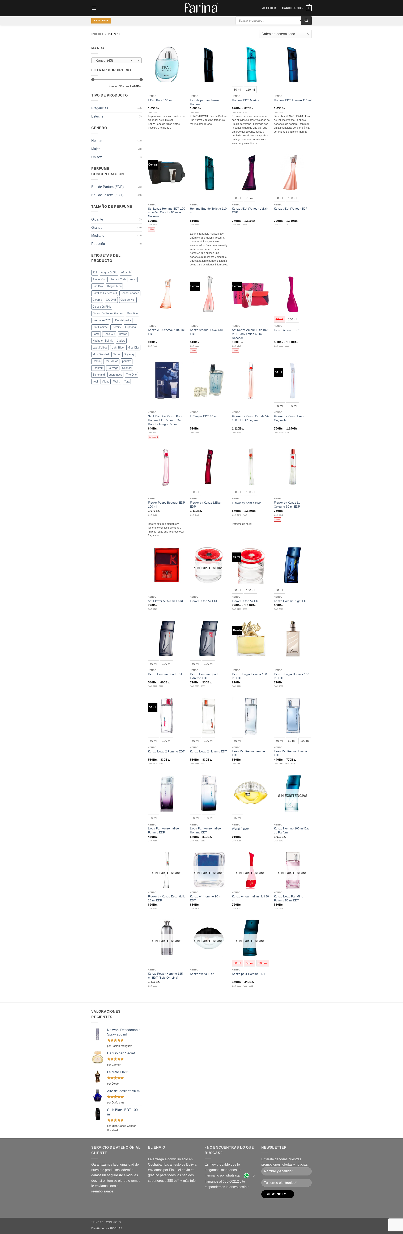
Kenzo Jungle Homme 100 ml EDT (291, 676)
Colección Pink (102, 306)
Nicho (116, 354)
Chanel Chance (130, 293)
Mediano (97, 235)
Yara (127, 381)
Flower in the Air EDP (204, 601)
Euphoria (130, 327)
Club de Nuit (127, 299)
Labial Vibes (100, 347)
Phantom (98, 368)
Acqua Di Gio (109, 272)
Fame (96, 334)
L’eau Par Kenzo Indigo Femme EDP (163, 830)
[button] (93, 8)
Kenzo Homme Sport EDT (165, 674)
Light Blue (117, 347)
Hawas (123, 334)
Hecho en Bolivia (103, 340)
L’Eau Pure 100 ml (160, 100)
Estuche (97, 116)
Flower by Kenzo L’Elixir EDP (205, 504)
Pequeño (98, 243)
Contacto (113, 1222)
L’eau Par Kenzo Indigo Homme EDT (205, 830)
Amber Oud (99, 279)
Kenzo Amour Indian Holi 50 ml (250, 898)
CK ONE (111, 299)
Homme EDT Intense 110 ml (292, 100)
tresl (95, 381)
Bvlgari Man (114, 286)
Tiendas (97, 1222)
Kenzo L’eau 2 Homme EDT (208, 751)
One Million (111, 361)
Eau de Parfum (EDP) (107, 187)
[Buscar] (306, 20)
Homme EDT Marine (245, 100)
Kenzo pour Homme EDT (248, 973)
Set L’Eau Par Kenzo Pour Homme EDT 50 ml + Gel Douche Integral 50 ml (165, 420)
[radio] (237, 89)
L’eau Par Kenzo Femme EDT (248, 753)
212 (95, 272)
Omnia (97, 361)
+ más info (188, 1180)
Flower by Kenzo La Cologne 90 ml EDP (287, 504)
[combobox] (116, 60)
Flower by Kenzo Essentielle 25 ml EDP (166, 898)
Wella (116, 381)
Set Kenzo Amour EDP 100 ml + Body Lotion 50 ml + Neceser (250, 333)
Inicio (97, 34)
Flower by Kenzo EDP (246, 502)
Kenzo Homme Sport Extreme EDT (204, 676)
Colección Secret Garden (108, 313)
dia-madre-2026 (102, 320)
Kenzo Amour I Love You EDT (206, 332)
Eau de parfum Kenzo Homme (204, 102)
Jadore (121, 340)
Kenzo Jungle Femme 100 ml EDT (249, 676)
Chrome (97, 299)
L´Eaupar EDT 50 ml (203, 416)
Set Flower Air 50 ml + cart (165, 601)
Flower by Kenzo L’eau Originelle (289, 418)
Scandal (127, 368)
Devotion (132, 313)
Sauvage (112, 368)
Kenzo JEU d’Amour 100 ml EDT (166, 332)
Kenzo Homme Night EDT (291, 601)
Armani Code (118, 279)
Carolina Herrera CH (105, 293)
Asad (133, 279)
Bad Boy (98, 286)
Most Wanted (101, 354)
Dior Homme (100, 327)
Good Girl (109, 334)
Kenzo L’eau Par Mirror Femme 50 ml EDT (289, 898)
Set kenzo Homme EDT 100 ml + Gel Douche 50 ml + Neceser (166, 212)
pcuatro (126, 361)
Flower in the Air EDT (246, 601)
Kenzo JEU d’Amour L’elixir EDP (250, 210)
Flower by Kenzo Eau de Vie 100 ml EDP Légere (251, 418)
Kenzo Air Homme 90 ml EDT (206, 898)
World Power (240, 828)
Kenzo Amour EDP (286, 330)
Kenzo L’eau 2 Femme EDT (166, 751)
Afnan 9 (126, 272)
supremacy (115, 374)
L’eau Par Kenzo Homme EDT (290, 753)
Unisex (96, 157)
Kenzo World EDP (202, 973)
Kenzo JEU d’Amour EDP (290, 208)
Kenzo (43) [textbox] (114, 60)
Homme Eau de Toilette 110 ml (208, 210)
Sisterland (99, 374)
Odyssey (129, 354)
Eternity (116, 327)
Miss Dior (133, 347)
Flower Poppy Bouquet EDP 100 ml (166, 504)
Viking (105, 381)
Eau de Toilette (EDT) (107, 195)
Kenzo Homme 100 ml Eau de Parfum (292, 830)
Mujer (95, 149)
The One (131, 374)
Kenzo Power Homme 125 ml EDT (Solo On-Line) (165, 975)
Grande (96, 227)
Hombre (97, 140)
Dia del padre (123, 320)
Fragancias (99, 108)
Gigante (97, 219)
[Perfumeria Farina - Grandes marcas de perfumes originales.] (201, 8)
